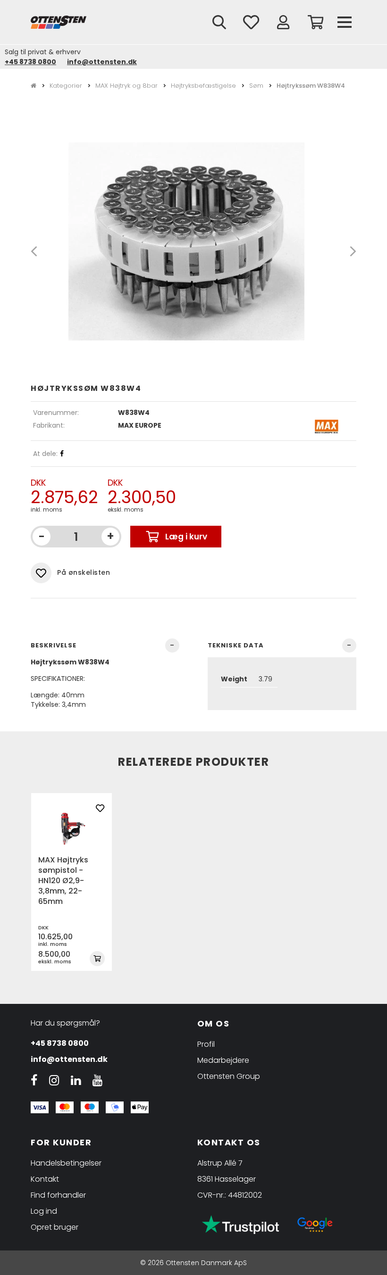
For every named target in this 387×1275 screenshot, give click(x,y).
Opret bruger (54, 1227)
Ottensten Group (228, 1076)
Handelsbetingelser (66, 1163)
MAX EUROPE (139, 425)
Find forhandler (58, 1195)
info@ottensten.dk (102, 61)
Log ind (44, 1211)
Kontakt (45, 1179)
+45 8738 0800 (30, 61)
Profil (206, 1044)
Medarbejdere (223, 1060)
